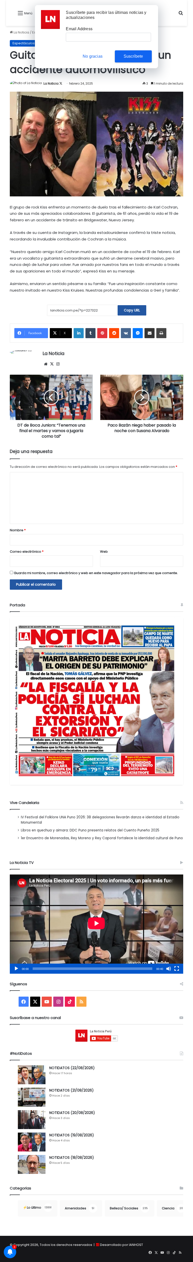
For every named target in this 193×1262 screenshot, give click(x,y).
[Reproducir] (16, 968)
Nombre (18, 530)
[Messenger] (138, 333)
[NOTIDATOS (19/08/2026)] (31, 1142)
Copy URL (132, 310)
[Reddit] (114, 333)
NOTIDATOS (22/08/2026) (72, 1067)
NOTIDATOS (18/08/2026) (71, 1157)
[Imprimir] (161, 333)
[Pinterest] (102, 333)
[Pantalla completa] (176, 968)
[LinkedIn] (79, 333)
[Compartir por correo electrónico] (149, 333)
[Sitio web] (46, 364)
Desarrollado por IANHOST (121, 1244)
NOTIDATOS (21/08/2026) (71, 1090)
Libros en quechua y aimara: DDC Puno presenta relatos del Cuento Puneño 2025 (90, 830)
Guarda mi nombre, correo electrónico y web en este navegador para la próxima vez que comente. (96, 573)
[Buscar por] (180, 15)
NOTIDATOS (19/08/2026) (71, 1135)
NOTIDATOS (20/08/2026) (72, 1112)
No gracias (93, 56)
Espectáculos (24, 43)
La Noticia (21, 32)
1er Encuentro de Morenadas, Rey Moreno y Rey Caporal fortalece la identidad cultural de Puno (102, 838)
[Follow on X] (60, 83)
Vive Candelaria (24, 802)
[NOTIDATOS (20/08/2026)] (31, 1119)
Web (104, 551)
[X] (52, 364)
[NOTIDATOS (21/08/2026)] (31, 1097)
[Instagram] (58, 364)
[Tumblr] (90, 333)
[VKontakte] (126, 333)
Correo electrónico (26, 551)
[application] (96, 923)
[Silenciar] (168, 968)
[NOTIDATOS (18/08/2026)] (31, 1164)
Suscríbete (133, 56)
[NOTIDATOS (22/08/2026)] (31, 1074)
